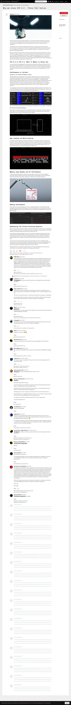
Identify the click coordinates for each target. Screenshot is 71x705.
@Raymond (16, 309)
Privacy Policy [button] (48, 703)
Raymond (17, 371)
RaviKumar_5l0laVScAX (20, 496)
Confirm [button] (67, 702)
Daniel (16, 380)
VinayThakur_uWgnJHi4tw (21, 443)
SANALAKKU (17, 280)
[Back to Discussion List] (1, 1)
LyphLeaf (17, 432)
